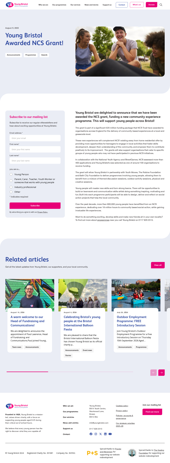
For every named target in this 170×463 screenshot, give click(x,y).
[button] (43, 5)
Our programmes (70, 411)
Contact (122, 5)
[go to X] (100, 434)
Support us (68, 428)
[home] (17, 5)
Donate (151, 5)
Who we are (68, 406)
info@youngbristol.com (98, 423)
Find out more (152, 412)
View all (158, 265)
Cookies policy (122, 406)
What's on (137, 5)
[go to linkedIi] (105, 434)
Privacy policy (122, 411)
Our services (68, 417)
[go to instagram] (95, 434)
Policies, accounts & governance (124, 417)
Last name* (14, 155)
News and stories (70, 423)
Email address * (16, 133)
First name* (14, 144)
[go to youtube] (110, 434)
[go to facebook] (91, 434)
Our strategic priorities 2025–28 (125, 424)
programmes (103, 220)
